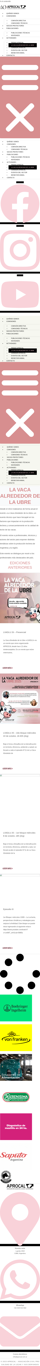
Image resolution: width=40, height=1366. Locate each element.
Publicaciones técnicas (20, 33)
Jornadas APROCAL (18, 48)
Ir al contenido (5, 1)
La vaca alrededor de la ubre (22, 45)
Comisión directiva (18, 20)
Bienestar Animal (18, 53)
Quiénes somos (12, 13)
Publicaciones (12, 28)
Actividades (11, 38)
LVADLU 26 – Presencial (14, 632)
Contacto (10, 55)
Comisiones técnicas (19, 23)
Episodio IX (8, 909)
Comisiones (11, 16)
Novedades (15, 35)
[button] (20, 97)
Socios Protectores (15, 26)
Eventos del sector (19, 50)
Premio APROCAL (17, 42)
